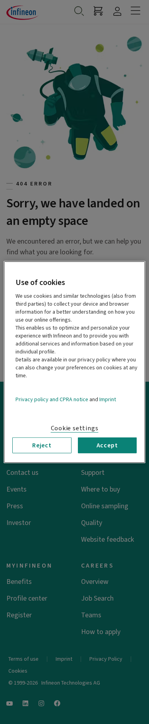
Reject (42, 445)
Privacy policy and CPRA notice (51, 399)
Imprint (107, 399)
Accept (107, 445)
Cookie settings (75, 427)
